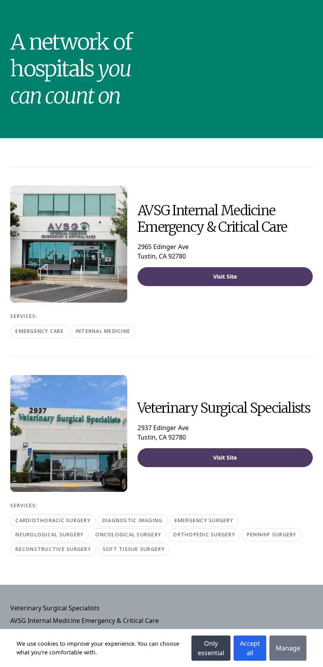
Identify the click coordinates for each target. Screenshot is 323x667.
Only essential (211, 648)
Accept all (250, 648)
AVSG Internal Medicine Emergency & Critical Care (84, 620)
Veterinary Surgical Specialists (55, 608)
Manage (288, 648)
